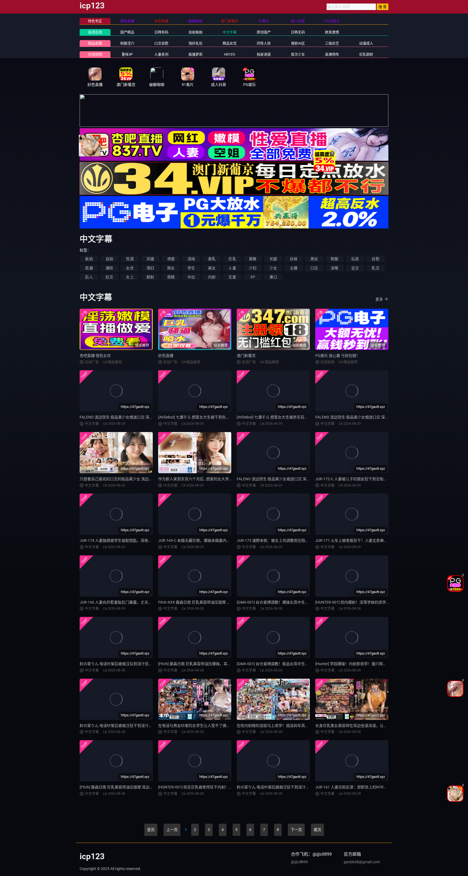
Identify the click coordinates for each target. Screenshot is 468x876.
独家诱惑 (264, 54)
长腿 (273, 259)
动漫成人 (366, 43)
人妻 (232, 268)
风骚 (150, 259)
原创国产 (264, 32)
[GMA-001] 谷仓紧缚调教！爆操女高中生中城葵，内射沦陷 (286, 602)
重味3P (127, 54)
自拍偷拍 (195, 32)
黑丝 (314, 259)
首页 (151, 829)
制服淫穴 (127, 43)
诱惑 (171, 259)
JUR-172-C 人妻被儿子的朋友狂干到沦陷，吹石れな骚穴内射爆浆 (370, 479)
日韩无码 (298, 32)
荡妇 (150, 268)
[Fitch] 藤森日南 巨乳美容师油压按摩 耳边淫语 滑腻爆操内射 (130, 787)
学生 (191, 268)
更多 (379, 299)
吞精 (171, 277)
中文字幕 (230, 32)
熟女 (171, 268)
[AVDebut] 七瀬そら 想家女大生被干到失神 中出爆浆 (202, 417)
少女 (273, 268)
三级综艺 (332, 43)
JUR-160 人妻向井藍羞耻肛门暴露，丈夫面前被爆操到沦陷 (129, 602)
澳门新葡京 (246, 355)
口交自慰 (161, 43)
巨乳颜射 (366, 54)
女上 (130, 277)
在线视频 (95, 54)
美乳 (212, 259)
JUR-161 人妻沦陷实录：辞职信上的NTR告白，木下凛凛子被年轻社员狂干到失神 (383, 787)
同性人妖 (264, 43)
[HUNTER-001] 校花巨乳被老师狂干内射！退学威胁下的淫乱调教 (212, 787)
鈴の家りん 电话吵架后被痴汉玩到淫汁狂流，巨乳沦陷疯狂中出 (133, 664)
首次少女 (298, 54)
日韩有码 (161, 32)
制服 (334, 259)
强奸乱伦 (195, 43)
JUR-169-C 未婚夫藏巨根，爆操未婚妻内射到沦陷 (200, 540)
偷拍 (89, 259)
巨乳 (232, 259)
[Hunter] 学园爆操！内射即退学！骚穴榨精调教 (354, 664)
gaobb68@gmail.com (362, 862)
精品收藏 (95, 43)
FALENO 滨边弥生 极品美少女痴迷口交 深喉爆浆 (277, 479)
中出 (191, 277)
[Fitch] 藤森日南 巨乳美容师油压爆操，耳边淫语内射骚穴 (206, 664)
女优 (130, 268)
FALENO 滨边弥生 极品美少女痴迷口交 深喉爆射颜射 (124, 417)
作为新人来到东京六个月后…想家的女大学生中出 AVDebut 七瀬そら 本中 (219, 479)
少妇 (252, 268)
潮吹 (109, 268)
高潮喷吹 (332, 54)
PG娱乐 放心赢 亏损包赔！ (337, 355)
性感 (130, 259)
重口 (273, 277)
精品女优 (230, 43)
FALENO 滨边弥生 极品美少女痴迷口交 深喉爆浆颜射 (359, 417)
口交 (314, 268)
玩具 (355, 259)
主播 (293, 268)
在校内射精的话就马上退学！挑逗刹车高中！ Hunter (281, 725)
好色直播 (165, 355)
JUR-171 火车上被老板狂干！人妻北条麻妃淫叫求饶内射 (362, 540)
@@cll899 (299, 862)
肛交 (109, 277)
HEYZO (229, 54)
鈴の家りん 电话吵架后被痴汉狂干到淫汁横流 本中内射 (126, 725)
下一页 (296, 829)
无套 (232, 277)
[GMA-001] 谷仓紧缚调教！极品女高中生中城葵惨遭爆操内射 (288, 664)
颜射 (150, 277)
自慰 (375, 259)
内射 (212, 277)
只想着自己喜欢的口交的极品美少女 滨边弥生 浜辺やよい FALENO (135, 479)
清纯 (191, 259)
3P (252, 277)
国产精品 (127, 32)
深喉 (334, 268)
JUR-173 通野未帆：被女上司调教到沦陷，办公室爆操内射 (286, 540)
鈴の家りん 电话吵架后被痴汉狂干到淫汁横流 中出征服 (283, 787)
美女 (212, 268)
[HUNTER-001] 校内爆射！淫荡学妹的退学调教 (354, 602)
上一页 (172, 829)
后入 (89, 277)
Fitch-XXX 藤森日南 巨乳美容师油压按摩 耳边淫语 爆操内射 (208, 602)
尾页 (317, 829)
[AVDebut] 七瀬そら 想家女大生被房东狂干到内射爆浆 (282, 417)
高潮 (89, 268)
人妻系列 (161, 54)
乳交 (375, 268)
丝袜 (293, 259)
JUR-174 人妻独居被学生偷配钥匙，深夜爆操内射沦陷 (125, 540)
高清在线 (95, 32)
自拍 (109, 259)
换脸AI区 (298, 43)
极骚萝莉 (195, 54)
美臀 (252, 259)
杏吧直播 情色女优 (95, 355)
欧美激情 (332, 32)
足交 (355, 268)
